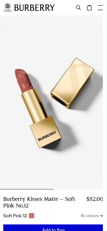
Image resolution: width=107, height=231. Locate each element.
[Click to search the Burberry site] (78, 7)
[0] (89, 7)
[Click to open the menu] (100, 7)
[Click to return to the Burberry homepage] (34, 7)
